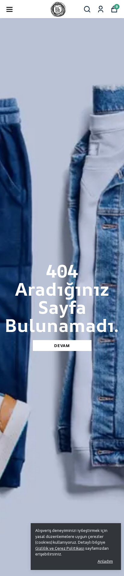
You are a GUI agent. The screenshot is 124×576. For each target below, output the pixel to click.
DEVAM (62, 345)
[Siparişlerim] (100, 9)
